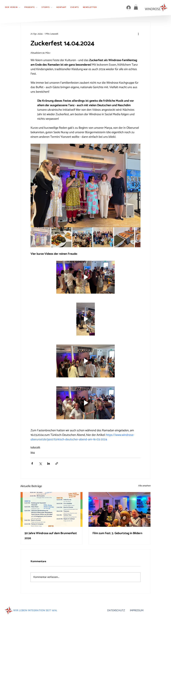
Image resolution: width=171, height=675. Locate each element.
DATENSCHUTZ (116, 610)
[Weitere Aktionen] (138, 34)
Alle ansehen (144, 486)
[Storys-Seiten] (51, 7)
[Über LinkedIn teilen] (48, 463)
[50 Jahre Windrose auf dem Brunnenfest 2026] (51, 509)
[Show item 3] (82, 237)
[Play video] (85, 277)
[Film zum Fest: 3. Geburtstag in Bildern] (119, 509)
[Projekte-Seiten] (36, 7)
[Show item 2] (61, 237)
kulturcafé (35, 447)
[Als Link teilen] (56, 463)
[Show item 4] (103, 237)
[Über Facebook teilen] (32, 463)
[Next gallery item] (136, 185)
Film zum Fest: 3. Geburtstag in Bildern (117, 533)
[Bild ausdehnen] (85, 185)
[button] (136, 7)
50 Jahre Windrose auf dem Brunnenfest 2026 (51, 536)
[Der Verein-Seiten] (19, 7)
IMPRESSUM (136, 610)
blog (33, 453)
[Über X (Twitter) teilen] (40, 463)
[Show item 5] (124, 237)
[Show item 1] (41, 237)
